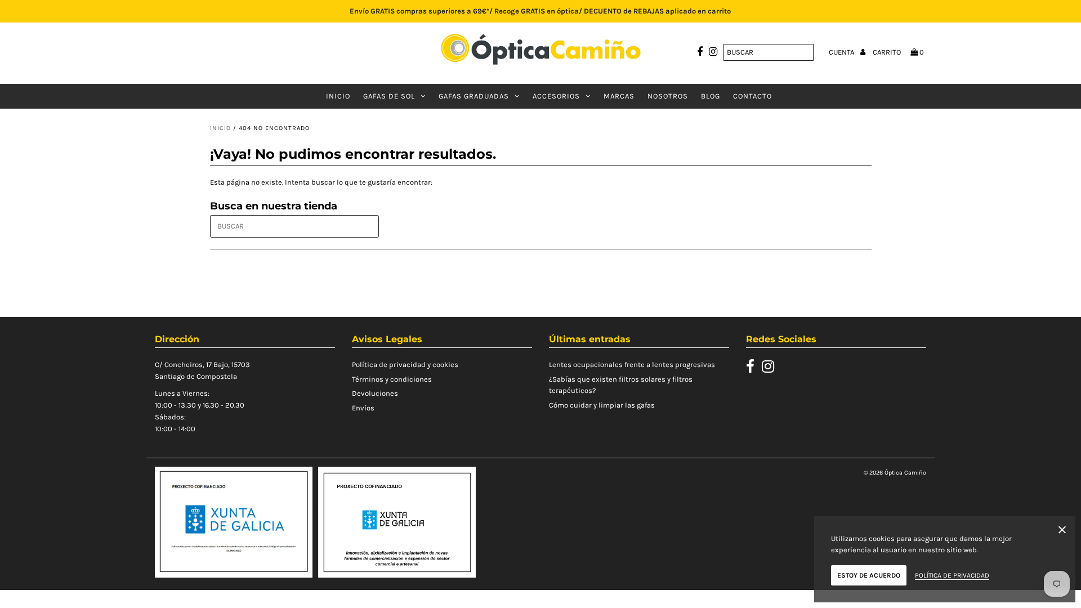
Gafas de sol (389, 96)
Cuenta (842, 52)
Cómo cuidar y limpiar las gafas (602, 405)
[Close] (1062, 532)
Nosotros (667, 96)
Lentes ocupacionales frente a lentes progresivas (632, 364)
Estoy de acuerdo (868, 575)
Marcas (619, 96)
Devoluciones (375, 393)
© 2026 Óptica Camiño (895, 472)
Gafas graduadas (474, 96)
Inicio (338, 96)
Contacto (752, 96)
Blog (710, 96)
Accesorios (556, 96)
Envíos (363, 408)
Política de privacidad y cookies (405, 364)
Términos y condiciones (392, 379)
